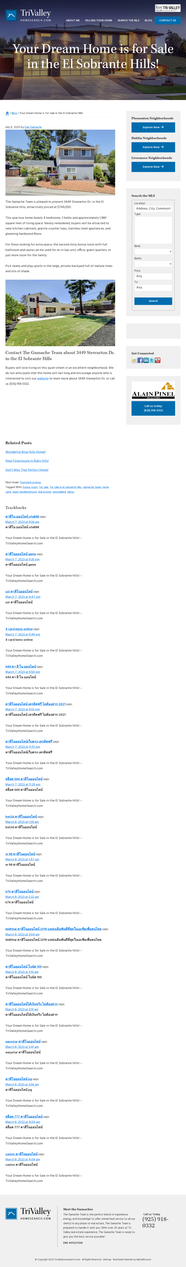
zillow (70, 492)
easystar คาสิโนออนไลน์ (23, 1041)
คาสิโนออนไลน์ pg (18, 1079)
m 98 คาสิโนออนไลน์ (20, 854)
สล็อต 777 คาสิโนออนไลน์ (24, 1117)
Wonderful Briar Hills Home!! (25, 452)
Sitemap (107, 1260)
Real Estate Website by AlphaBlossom (132, 1260)
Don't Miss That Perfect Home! (26, 470)
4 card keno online (19, 629)
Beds (137, 246)
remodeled (59, 492)
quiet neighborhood (24, 492)
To (136, 282)
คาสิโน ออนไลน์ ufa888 (22, 516)
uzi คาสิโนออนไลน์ (19, 591)
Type (137, 214)
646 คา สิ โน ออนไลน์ (20, 667)
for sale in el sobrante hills (65, 487)
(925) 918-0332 (153, 408)
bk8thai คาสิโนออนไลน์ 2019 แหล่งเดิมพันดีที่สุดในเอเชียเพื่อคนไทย (53, 929)
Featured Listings (30, 482)
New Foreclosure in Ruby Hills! (27, 461)
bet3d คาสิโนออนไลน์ (21, 817)
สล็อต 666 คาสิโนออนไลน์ (24, 779)
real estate (44, 492)
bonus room (30, 487)
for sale (43, 487)
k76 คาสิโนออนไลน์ (19, 891)
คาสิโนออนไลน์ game (20, 554)
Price (137, 271)
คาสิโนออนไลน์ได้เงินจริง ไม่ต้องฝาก (31, 1004)
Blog (14, 113)
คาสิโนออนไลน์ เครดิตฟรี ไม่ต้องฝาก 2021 (35, 704)
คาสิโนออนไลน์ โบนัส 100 (23, 967)
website (43, 378)
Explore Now (151, 127)
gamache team (92, 487)
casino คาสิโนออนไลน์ (21, 1154)
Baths (137, 258)
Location (139, 203)
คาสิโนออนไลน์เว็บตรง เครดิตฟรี (28, 741)
